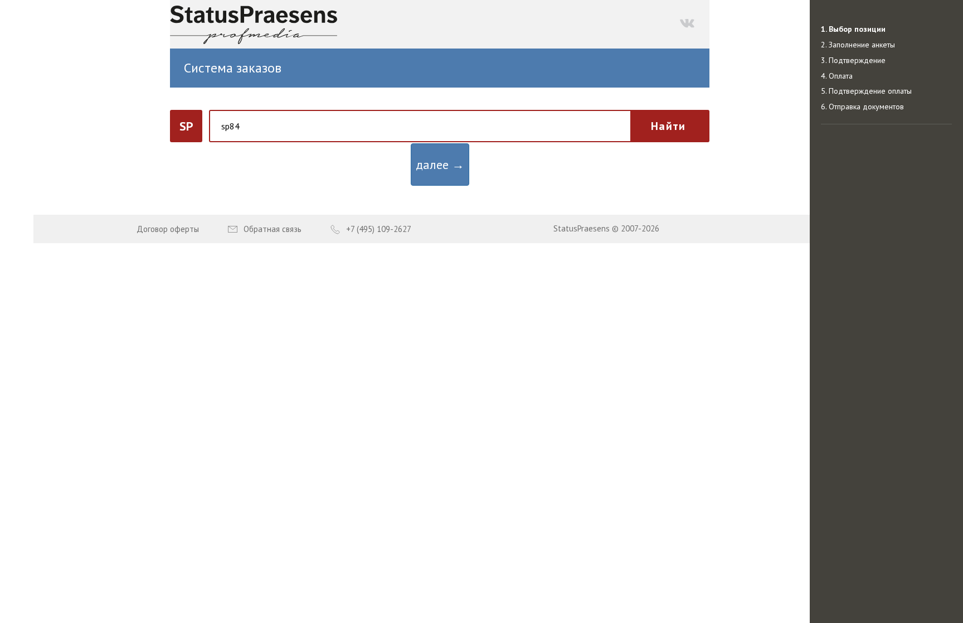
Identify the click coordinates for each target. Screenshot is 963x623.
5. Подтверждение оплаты (866, 91)
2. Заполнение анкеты (858, 45)
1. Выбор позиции (853, 29)
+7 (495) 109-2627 (378, 229)
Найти (668, 126)
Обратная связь (272, 229)
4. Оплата (837, 76)
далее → (440, 164)
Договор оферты (168, 229)
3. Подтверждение (853, 60)
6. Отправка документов (862, 107)
